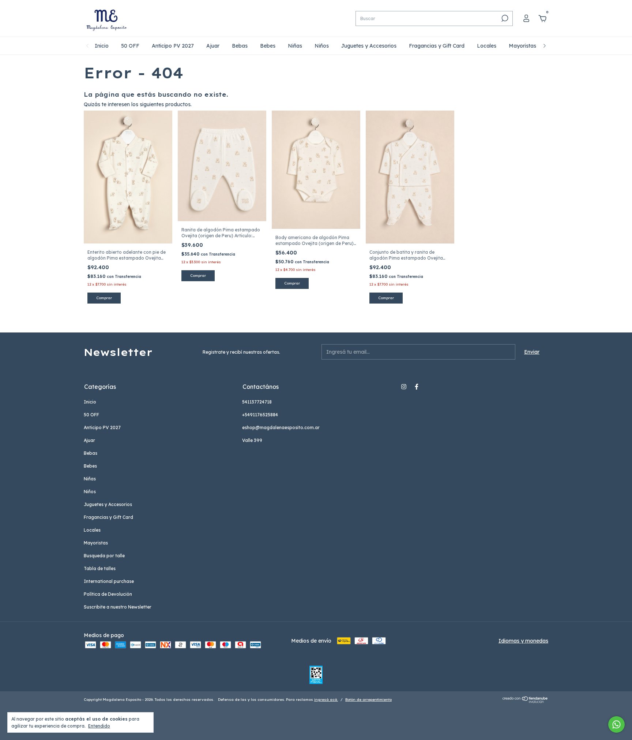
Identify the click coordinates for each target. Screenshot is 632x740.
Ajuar (212, 45)
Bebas (240, 45)
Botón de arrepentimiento (368, 699)
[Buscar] (504, 18)
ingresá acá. (326, 699)
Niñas (295, 45)
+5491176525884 (260, 414)
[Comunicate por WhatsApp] (616, 724)
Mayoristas (522, 45)
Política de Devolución (108, 594)
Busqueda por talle (104, 555)
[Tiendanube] (525, 701)
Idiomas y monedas (523, 640)
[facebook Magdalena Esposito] (417, 387)
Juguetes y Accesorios (368, 45)
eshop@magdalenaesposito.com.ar (281, 427)
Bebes (267, 45)
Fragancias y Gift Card (436, 45)
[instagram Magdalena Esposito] (404, 387)
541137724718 (257, 402)
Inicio (102, 45)
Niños (322, 45)
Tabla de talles (100, 568)
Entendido (99, 726)
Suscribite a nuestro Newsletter (117, 607)
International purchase (109, 581)
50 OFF (130, 45)
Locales (486, 45)
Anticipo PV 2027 (173, 45)
